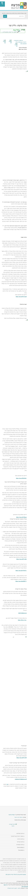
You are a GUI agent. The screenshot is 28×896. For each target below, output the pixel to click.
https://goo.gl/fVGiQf (22, 757)
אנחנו (20, 40)
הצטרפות (20, 42)
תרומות (24, 42)
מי (22, 40)
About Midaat (20, 847)
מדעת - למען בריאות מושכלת (13, 888)
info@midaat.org (22, 613)
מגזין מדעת (14, 13)
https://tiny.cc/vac (22, 620)
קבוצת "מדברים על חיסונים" (17, 836)
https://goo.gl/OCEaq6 (21, 296)
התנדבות (16, 40)
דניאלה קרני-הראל (19, 817)
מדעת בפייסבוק (19, 833)
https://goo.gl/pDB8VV (21, 581)
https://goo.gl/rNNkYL (21, 570)
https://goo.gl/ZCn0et (21, 559)
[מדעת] (19, 8)
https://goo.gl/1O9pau (21, 517)
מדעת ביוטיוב (20, 839)
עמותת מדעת (20, 13)
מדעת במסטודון (19, 844)
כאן (7, 784)
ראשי (25, 13)
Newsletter (20, 850)
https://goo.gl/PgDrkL (21, 478)
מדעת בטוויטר (20, 841)
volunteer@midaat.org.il (21, 779)
